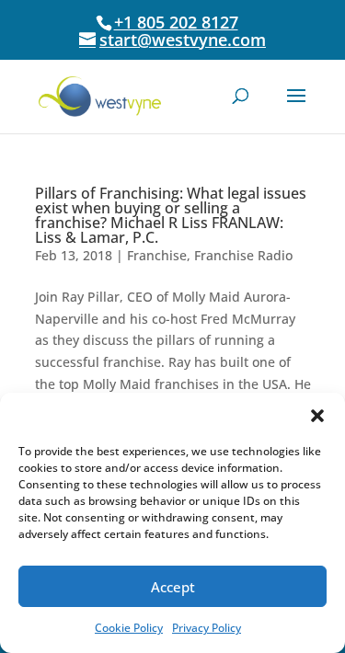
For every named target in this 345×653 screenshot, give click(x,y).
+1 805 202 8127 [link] (176, 22)
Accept (173, 587)
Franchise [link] (157, 255)
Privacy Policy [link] (206, 628)
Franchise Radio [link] (243, 255)
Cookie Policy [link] (129, 628)
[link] (100, 95)
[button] (317, 416)
